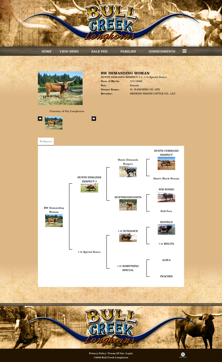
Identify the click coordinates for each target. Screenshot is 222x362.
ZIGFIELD (166, 222)
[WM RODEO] (166, 196)
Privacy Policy (97, 353)
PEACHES (166, 276)
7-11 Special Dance (155, 77)
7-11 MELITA (166, 243)
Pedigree (46, 141)
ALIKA (166, 260)
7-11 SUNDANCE (128, 231)
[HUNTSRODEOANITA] (128, 204)
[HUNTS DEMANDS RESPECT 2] (89, 187)
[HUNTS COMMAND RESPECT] (166, 163)
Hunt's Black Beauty (166, 178)
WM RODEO (166, 189)
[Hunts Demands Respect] (128, 171)
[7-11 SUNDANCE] (128, 237)
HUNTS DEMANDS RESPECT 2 (120, 77)
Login (129, 353)
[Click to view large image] (60, 88)
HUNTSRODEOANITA (128, 197)
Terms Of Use (116, 353)
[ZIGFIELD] (166, 229)
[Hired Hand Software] (183, 356)
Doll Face (166, 211)
